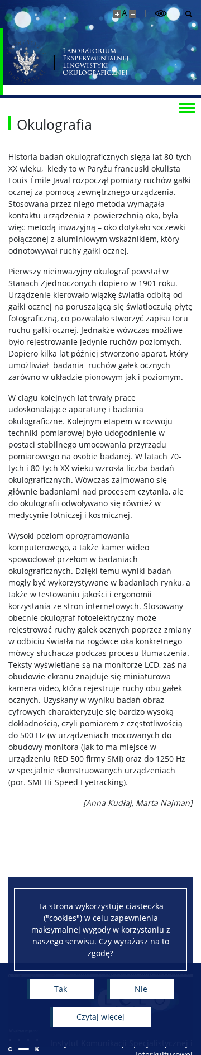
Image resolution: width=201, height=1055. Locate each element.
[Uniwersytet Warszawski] (26, 61)
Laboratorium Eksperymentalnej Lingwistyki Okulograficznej (95, 62)
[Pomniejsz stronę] (132, 14)
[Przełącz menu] (187, 107)
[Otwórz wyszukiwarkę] (184, 14)
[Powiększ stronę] (117, 14)
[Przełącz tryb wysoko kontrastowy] (160, 13)
